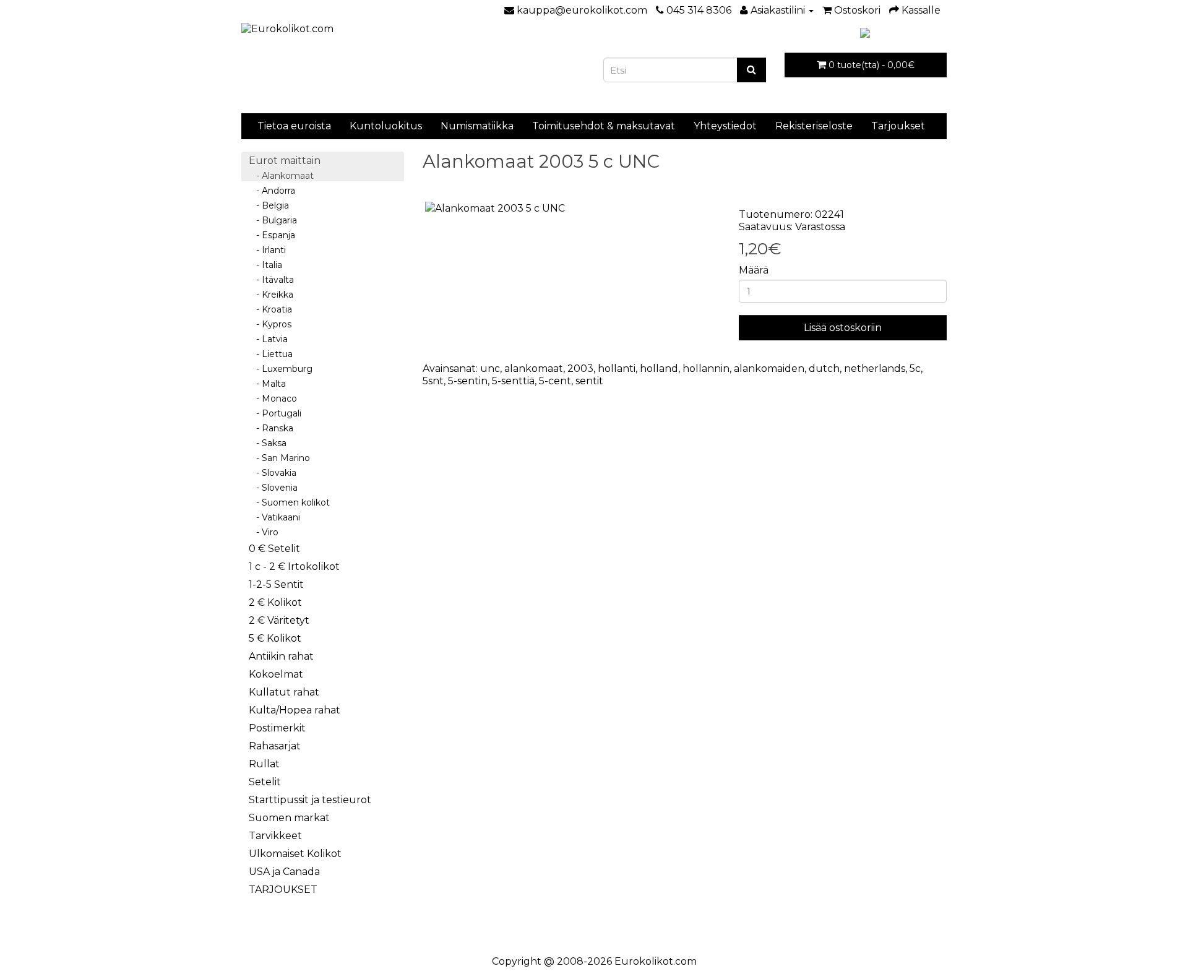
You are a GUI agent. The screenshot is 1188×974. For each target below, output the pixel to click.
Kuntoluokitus (386, 126)
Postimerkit (277, 728)
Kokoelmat (276, 674)
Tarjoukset (898, 126)
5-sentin (468, 381)
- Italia (265, 264)
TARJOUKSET (283, 889)
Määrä (753, 270)
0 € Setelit (274, 548)
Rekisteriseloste (814, 126)
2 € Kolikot (275, 602)
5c (915, 368)
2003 (580, 368)
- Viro (263, 532)
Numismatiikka (477, 126)
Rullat (264, 764)
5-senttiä (513, 381)
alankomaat (533, 368)
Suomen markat (289, 818)
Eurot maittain (285, 160)
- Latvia (268, 339)
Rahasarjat (275, 746)
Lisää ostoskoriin (843, 328)
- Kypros (270, 324)
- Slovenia (273, 487)
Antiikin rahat (281, 656)
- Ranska (271, 428)
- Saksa (267, 443)
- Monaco (273, 398)
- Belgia (269, 205)
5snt (433, 381)
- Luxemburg (280, 368)
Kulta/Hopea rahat (294, 710)
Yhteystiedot (725, 126)
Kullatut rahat (284, 692)
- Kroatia (270, 309)
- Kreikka (271, 294)
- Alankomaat (281, 175)
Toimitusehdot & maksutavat (603, 126)
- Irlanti (267, 250)
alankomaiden (769, 368)
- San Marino (279, 457)
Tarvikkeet (275, 836)
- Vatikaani (274, 517)
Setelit (265, 782)
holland (659, 368)
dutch (824, 368)
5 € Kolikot (275, 638)
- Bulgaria (273, 220)
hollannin (706, 368)
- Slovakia (272, 472)
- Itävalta (271, 279)
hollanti (616, 368)
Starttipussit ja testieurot (310, 800)
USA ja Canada (284, 871)
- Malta (267, 383)
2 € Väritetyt (279, 620)
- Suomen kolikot (289, 502)
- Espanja (272, 235)
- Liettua (271, 354)
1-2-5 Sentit (276, 584)
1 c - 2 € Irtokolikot (294, 566)
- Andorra (272, 190)
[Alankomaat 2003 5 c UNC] (572, 208)
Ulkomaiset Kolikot (295, 854)
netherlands (874, 368)
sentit (589, 381)
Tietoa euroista (294, 126)
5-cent (555, 381)
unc (490, 368)
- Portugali (275, 413)
